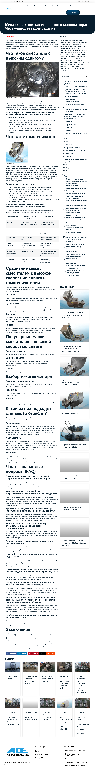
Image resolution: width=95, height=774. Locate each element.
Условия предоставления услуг (76, 762)
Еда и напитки (71, 165)
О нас (71, 6)
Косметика (70, 171)
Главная (29, 6)
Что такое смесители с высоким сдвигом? (75, 83)
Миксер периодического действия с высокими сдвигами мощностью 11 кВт (73, 509)
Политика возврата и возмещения (72, 754)
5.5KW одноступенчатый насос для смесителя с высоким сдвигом (73, 315)
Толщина (69, 128)
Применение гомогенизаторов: (72, 101)
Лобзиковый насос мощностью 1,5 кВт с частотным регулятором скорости (74, 348)
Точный (69, 157)
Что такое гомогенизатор (73, 96)
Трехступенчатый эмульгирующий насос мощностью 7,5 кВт (70, 382)
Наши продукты (68, 287)
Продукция (37, 6)
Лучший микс (71, 125)
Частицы (69, 122)
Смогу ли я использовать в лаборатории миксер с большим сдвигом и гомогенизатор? (75, 248)
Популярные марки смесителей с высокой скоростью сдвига (75, 135)
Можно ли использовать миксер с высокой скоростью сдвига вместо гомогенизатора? (76, 182)
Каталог (47, 6)
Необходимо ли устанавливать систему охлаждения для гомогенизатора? (75, 271)
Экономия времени (73, 139)
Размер (68, 131)
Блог (53, 6)
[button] (11, 653)
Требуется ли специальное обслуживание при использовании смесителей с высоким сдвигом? (76, 199)
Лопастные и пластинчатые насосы (47, 678)
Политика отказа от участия (75, 766)
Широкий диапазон (73, 142)
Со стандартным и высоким (76, 151)
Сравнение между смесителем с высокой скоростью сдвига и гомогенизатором (75, 116)
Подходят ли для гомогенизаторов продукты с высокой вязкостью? (76, 218)
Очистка (69, 145)
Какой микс (70, 154)
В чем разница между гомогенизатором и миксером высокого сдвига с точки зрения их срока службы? (76, 237)
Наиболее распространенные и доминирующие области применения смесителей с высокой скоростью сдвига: (76, 90)
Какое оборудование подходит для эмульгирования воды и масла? (74, 226)
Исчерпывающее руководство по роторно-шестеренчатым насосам (31, 717)
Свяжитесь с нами (62, 6)
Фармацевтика (71, 168)
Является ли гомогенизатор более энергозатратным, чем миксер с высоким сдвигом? (76, 191)
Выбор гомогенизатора (72, 148)
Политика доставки (72, 759)
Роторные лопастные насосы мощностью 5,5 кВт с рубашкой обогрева (74, 543)
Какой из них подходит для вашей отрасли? (75, 161)
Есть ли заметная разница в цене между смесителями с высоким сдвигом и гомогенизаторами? (76, 209)
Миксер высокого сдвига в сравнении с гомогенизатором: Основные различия (76, 108)
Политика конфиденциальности (76, 750)
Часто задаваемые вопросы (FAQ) (74, 175)
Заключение (68, 278)
